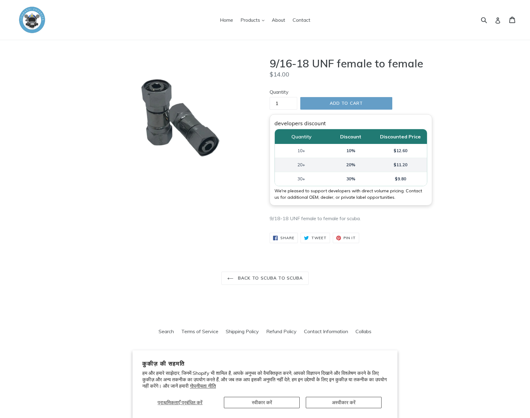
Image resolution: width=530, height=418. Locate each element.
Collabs (363, 331)
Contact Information (326, 331)
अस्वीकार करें (343, 402)
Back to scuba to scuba (269, 278)
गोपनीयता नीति (203, 386)
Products (253, 20)
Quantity (279, 92)
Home (226, 20)
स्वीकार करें (262, 402)
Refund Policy (281, 331)
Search (166, 331)
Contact (301, 20)
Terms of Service (199, 331)
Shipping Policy (242, 331)
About (278, 20)
